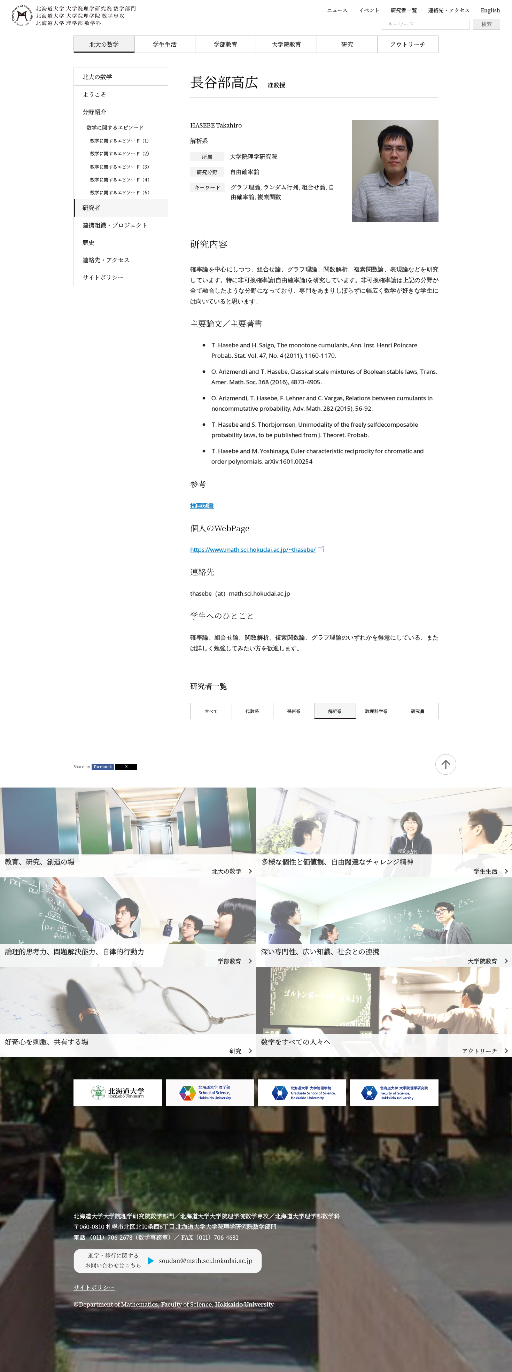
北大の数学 (104, 44)
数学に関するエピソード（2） (121, 153)
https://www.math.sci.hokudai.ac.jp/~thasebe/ (253, 549)
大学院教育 (286, 44)
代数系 (252, 711)
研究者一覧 (404, 10)
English (490, 10)
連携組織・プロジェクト (115, 225)
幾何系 (294, 711)
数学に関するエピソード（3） (121, 166)
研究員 (418, 711)
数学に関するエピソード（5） (121, 192)
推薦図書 (202, 506)
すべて (211, 711)
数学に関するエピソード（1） (120, 140)
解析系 (335, 711)
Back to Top (445, 764)
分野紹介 (94, 112)
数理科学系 (376, 711)
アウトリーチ (408, 44)
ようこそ (94, 94)
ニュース (337, 10)
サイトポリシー (103, 277)
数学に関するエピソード (115, 127)
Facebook (103, 766)
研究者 (91, 207)
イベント (369, 10)
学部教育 (226, 44)
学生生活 (165, 44)
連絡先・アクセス (449, 10)
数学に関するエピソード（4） (121, 179)
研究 (347, 44)
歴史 (88, 242)
